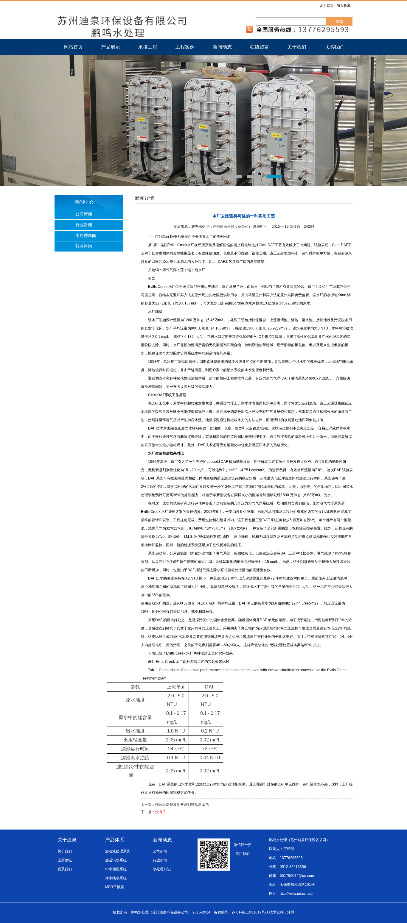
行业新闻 (83, 225)
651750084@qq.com (297, 876)
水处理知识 (162, 869)
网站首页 (73, 46)
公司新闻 (83, 214)
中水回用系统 (116, 869)
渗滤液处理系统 (117, 851)
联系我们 (334, 46)
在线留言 (259, 46)
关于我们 (296, 46)
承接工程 (147, 46)
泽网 (290, 912)
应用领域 (65, 860)
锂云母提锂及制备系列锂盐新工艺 (182, 804)
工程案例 (185, 46)
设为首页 (326, 6)
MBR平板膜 (114, 887)
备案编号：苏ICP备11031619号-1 (241, 912)
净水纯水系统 (116, 878)
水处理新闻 (85, 235)
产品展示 (110, 46)
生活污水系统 (116, 860)
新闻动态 (222, 46)
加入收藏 (343, 6)
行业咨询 (83, 246)
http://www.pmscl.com (297, 893)
